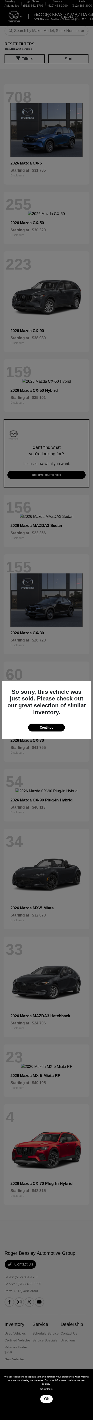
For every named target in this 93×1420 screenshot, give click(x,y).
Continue (46, 727)
